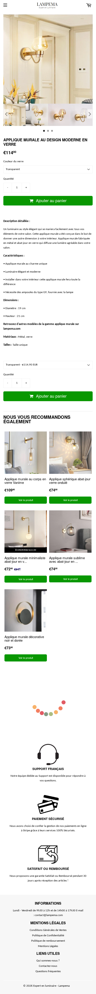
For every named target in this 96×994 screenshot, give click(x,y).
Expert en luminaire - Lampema (51, 985)
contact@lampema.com (49, 915)
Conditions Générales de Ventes (48, 930)
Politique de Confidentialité (48, 935)
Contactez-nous (48, 966)
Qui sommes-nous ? (48, 960)
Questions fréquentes (48, 971)
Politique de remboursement (48, 940)
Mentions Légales (48, 946)
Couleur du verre (13, 161)
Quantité (8, 178)
